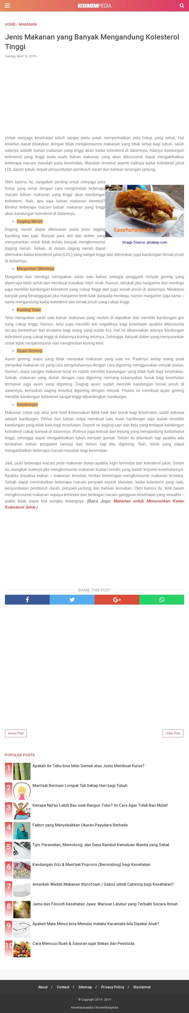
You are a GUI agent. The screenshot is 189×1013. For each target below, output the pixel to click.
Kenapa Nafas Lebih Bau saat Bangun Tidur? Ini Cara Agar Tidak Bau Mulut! (100, 805)
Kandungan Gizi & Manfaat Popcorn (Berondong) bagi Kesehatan (91, 864)
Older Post (173, 733)
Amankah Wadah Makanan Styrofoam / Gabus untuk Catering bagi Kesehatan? (103, 884)
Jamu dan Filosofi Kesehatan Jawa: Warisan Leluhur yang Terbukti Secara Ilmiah (105, 904)
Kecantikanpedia (106, 1007)
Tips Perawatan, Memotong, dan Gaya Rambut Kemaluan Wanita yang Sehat (100, 844)
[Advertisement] (94, 99)
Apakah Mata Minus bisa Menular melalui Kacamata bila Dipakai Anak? (95, 923)
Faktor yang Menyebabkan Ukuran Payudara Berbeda (80, 825)
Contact (63, 987)
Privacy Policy (112, 987)
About (42, 987)
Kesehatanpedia (82, 1007)
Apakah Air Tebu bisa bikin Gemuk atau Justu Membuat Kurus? (88, 766)
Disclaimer (142, 987)
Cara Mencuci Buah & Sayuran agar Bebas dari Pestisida (83, 943)
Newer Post (16, 733)
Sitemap (85, 987)
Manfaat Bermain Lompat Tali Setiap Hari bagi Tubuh (79, 785)
